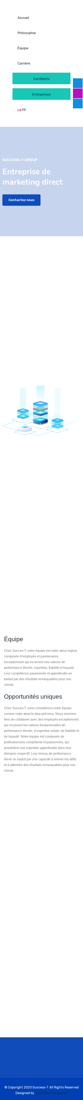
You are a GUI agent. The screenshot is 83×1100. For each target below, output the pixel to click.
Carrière (24, 63)
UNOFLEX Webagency (51, 1093)
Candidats (41, 79)
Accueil (23, 18)
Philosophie (27, 33)
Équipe (23, 48)
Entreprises (41, 94)
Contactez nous (21, 200)
